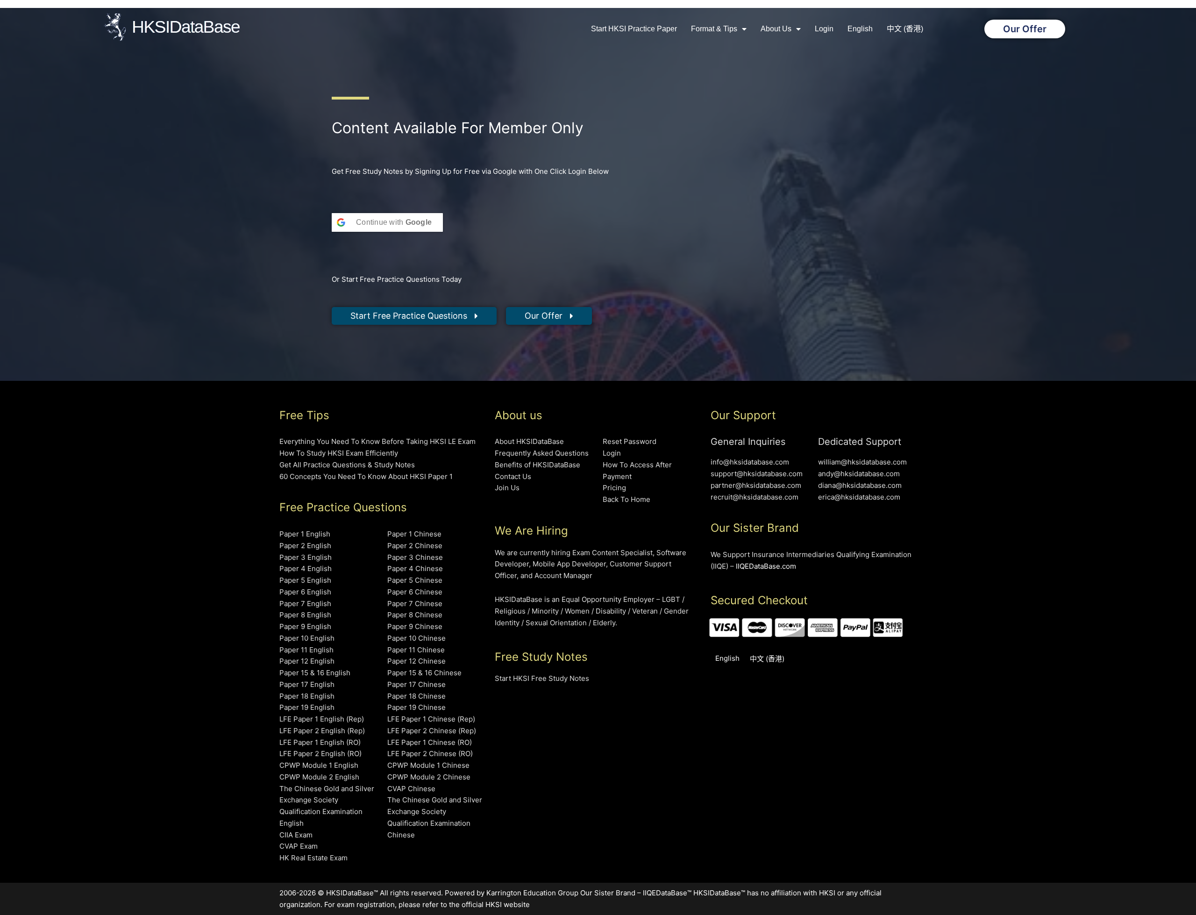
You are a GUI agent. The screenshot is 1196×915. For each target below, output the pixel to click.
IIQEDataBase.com (766, 566)
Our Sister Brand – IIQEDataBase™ (635, 892)
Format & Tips (714, 29)
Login (824, 29)
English (860, 29)
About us (776, 29)
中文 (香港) (905, 29)
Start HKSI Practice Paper (634, 29)
